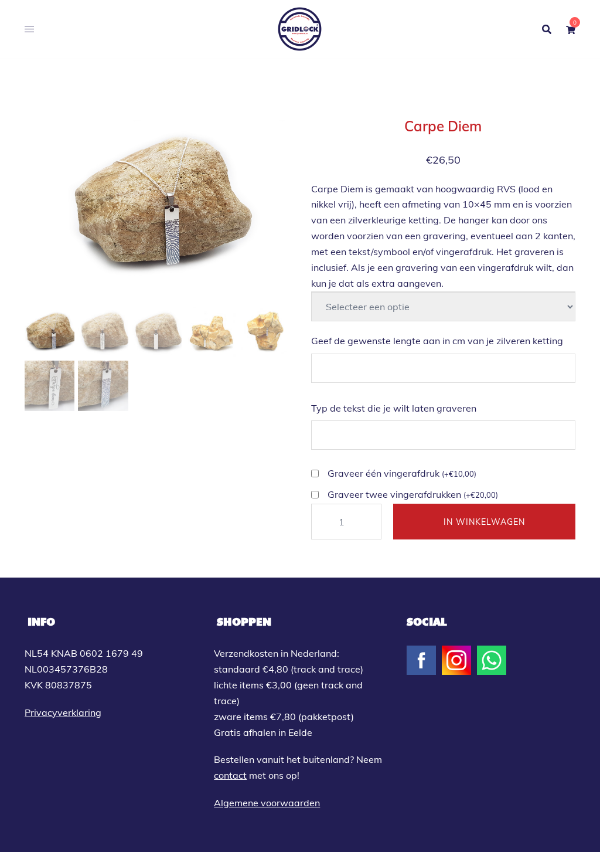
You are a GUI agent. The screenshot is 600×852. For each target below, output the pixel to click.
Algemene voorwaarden (267, 803)
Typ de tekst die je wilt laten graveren (393, 408)
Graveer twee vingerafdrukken (413, 494)
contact (230, 775)
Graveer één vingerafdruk (402, 473)
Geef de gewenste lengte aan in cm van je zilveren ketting (437, 341)
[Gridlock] (300, 28)
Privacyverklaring (63, 712)
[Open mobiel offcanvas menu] (29, 29)
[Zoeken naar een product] (546, 29)
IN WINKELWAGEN (484, 522)
